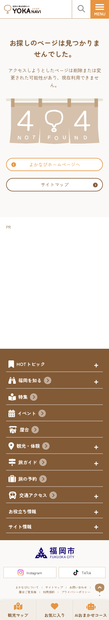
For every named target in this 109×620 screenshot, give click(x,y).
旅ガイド (27, 462)
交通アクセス (33, 495)
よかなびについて (27, 587)
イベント (26, 413)
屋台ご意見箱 (27, 592)
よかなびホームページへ (54, 164)
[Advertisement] (54, 285)
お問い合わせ (78, 587)
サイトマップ (55, 184)
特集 (23, 396)
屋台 (24, 429)
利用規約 (49, 592)
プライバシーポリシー (75, 592)
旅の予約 (27, 478)
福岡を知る (30, 380)
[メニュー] (99, 9)
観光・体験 (28, 445)
